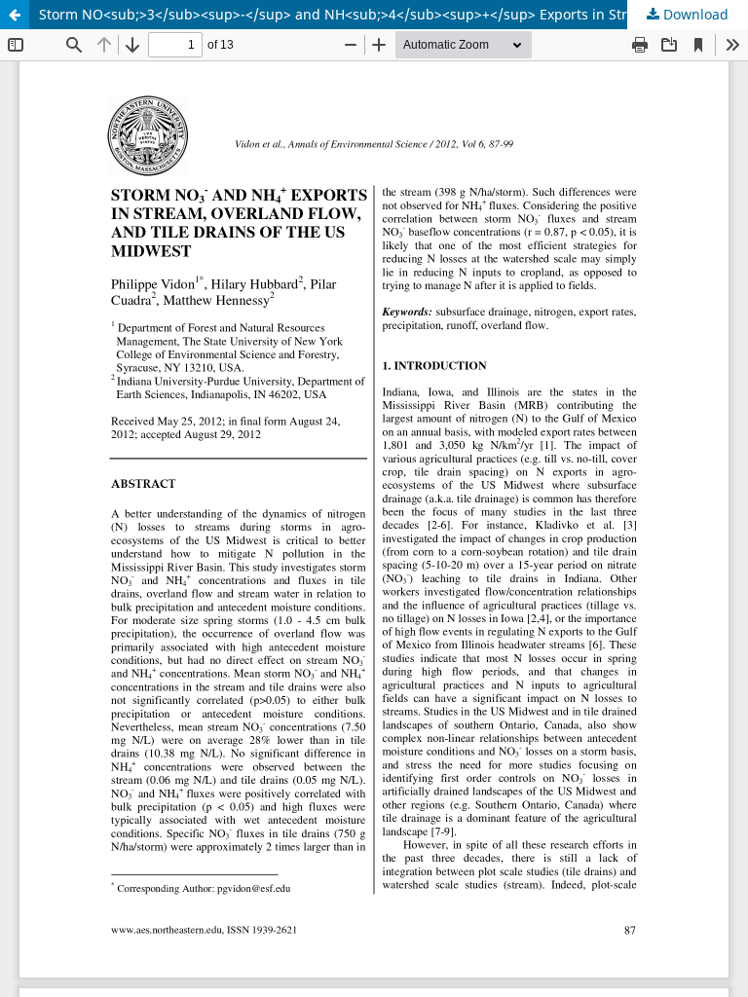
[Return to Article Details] (14, 14)
